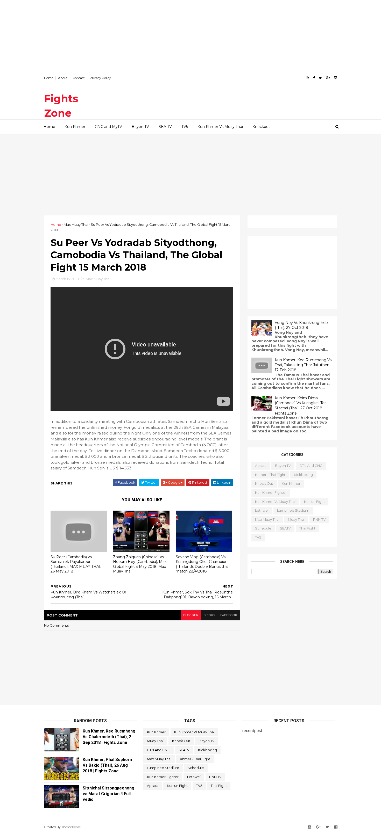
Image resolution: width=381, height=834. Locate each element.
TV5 (184, 126)
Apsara (260, 465)
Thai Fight (307, 528)
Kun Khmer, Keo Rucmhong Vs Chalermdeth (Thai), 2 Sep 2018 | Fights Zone (109, 737)
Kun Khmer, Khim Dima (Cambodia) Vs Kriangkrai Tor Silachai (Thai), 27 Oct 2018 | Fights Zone (300, 406)
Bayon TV (140, 126)
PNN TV (319, 519)
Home (48, 78)
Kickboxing (303, 475)
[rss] (308, 77)
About (63, 78)
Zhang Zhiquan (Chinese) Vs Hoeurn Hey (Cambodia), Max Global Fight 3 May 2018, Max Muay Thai (139, 564)
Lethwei (262, 510)
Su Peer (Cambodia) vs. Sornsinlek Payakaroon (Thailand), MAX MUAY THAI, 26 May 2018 (76, 564)
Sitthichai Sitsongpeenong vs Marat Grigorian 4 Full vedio (108, 794)
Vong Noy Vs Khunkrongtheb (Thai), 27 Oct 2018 (301, 325)
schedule (263, 528)
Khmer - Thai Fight (270, 475)
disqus (209, 615)
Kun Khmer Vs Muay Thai (220, 126)
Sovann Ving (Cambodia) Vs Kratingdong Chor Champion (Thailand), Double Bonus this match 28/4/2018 (202, 564)
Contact (79, 78)
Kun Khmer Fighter (271, 492)
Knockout (261, 126)
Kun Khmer (75, 126)
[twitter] (320, 77)
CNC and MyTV (108, 126)
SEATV (285, 528)
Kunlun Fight (314, 501)
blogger (190, 615)
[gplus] (328, 77)
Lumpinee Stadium (293, 510)
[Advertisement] (190, 36)
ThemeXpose (71, 827)
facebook (228, 615)
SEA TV (165, 126)
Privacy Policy (100, 78)
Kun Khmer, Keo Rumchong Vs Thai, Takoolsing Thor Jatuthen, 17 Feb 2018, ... (303, 365)
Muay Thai (296, 519)
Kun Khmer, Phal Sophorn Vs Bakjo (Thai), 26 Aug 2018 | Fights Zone (107, 765)
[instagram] (335, 77)
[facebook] (314, 77)
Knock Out (264, 483)
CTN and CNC (310, 465)
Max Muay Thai (76, 224)
